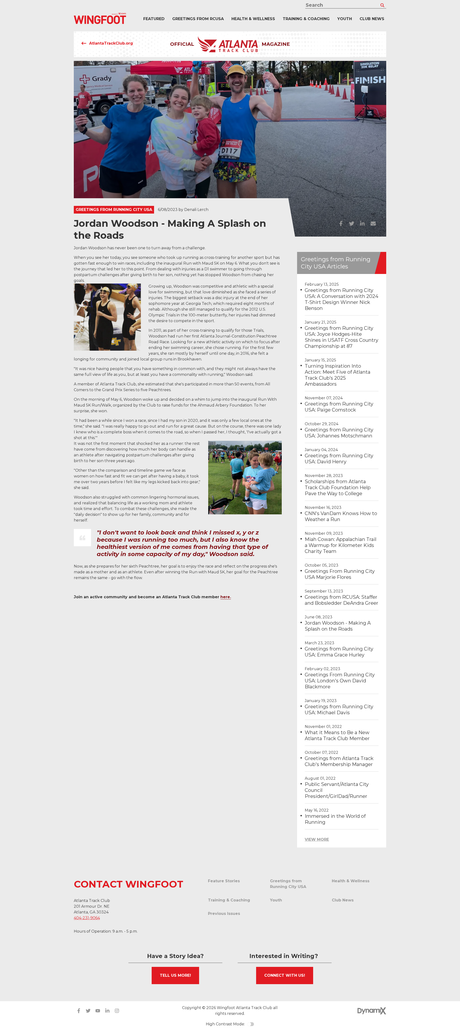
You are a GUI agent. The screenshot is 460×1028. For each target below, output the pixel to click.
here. (225, 597)
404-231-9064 (87, 918)
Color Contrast (250, 1024)
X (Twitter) (88, 1011)
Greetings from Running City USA (114, 209)
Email (373, 223)
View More (317, 839)
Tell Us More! (175, 975)
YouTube (98, 1011)
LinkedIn (362, 223)
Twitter (351, 223)
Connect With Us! (284, 975)
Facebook (340, 223)
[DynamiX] (371, 1010)
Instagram (117, 1011)
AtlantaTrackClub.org (111, 43)
